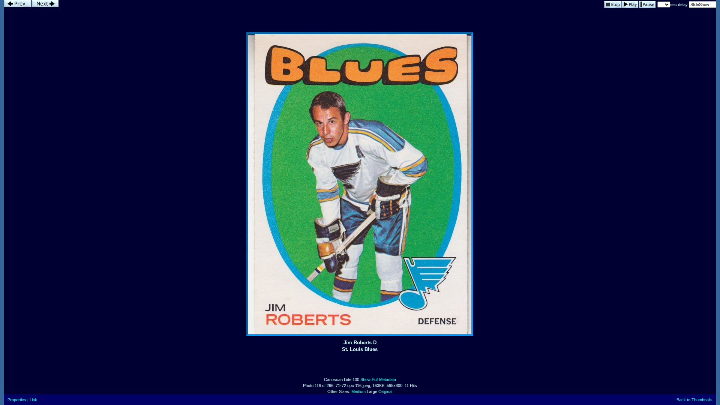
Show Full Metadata (378, 379)
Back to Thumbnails (694, 400)
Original (385, 391)
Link (33, 400)
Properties (17, 400)
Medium (358, 391)
